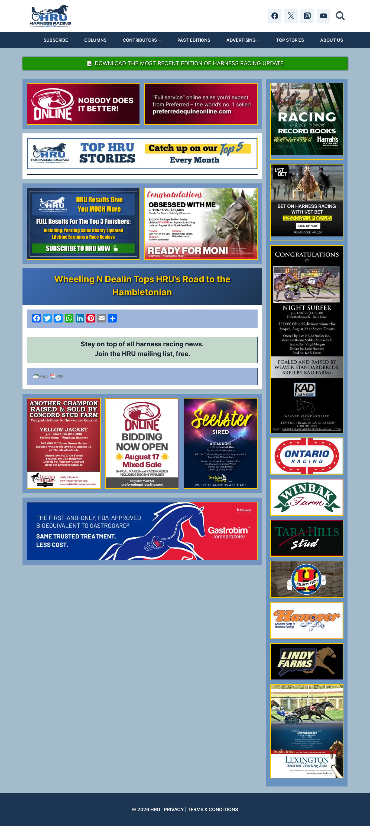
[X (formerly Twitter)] (291, 16)
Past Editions (193, 40)
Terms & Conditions (213, 809)
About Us (331, 40)
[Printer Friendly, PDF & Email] (142, 376)
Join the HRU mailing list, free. (142, 354)
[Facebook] (274, 16)
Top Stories (290, 40)
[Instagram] (307, 16)
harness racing (159, 344)
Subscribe (56, 40)
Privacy (174, 809)
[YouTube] (323, 16)
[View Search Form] (340, 16)
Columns (95, 40)
